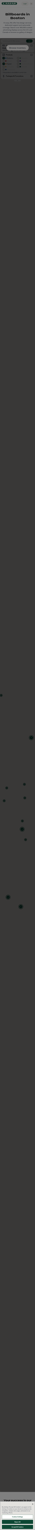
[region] (17, 1515)
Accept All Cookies (17, 1527)
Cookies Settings (17, 1517)
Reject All (17, 1522)
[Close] (33, 1504)
